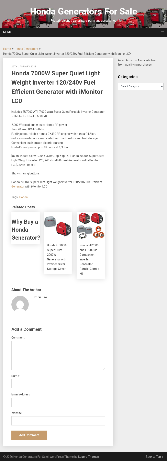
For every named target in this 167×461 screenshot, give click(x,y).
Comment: (18, 337)
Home (7, 48)
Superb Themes (88, 456)
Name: (15, 375)
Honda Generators (26, 48)
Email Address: (21, 394)
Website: (16, 413)
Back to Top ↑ (155, 456)
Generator (17, 186)
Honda (23, 197)
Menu (7, 32)
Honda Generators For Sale (83, 11)
